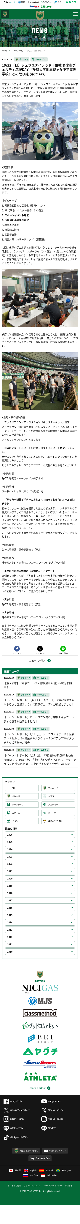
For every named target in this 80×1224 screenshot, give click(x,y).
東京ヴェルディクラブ (29, 1150)
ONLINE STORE (43, 1158)
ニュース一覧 (17, 50)
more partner (38, 1088)
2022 (9, 864)
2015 (9, 915)
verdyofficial (16, 1101)
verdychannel (54, 1101)
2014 (9, 922)
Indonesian (52, 1175)
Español (49, 1170)
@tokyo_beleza (55, 1110)
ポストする (40, 653)
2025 (9, 842)
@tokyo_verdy (17, 1118)
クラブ (51, 796)
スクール (16, 812)
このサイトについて (32, 1185)
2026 (9, 834)
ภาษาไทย (34, 1175)
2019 (9, 886)
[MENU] (75, 14)
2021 (9, 871)
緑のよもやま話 (55, 821)
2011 (9, 944)
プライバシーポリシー (52, 1185)
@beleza (52, 1128)
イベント (16, 821)
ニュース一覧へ (37, 660)
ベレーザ (16, 796)
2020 (9, 878)
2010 (9, 951)
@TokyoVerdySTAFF (20, 1110)
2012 (9, 937)
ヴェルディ (23, 59)
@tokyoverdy (16, 1128)
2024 (9, 849)
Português (66, 1170)
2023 (9, 856)
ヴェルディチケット (57, 1150)
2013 (9, 929)
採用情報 (68, 1185)
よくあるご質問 (14, 1185)
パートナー (53, 812)
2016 (9, 907)
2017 (9, 900)
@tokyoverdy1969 (19, 1137)
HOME (4, 50)
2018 (9, 893)
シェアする (17, 653)
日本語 (18, 1170)
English (33, 1170)
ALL (13, 788)
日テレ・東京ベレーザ (5, 14)
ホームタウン (41, 59)
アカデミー (53, 804)
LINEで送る (63, 653)
